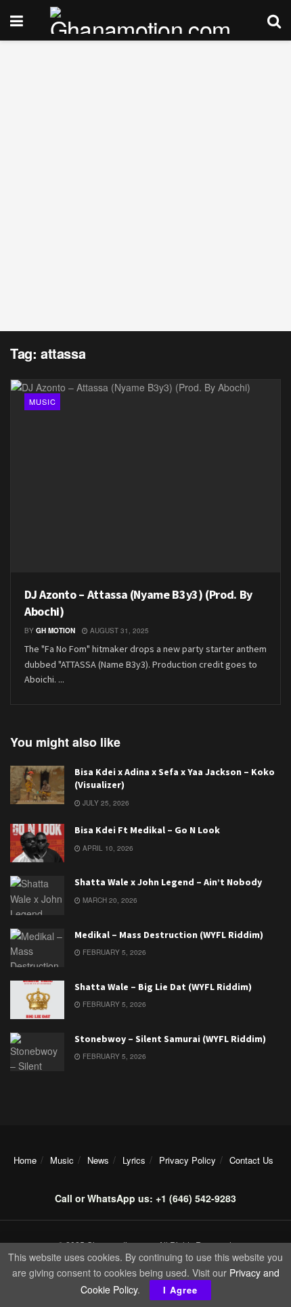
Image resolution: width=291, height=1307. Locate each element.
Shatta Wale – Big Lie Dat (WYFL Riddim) (163, 987)
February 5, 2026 (113, 952)
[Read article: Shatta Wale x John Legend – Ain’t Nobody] (37, 895)
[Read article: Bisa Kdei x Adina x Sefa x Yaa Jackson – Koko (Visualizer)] (37, 785)
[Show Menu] (16, 20)
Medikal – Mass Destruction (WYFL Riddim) (168, 935)
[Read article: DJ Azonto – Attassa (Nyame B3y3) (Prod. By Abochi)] (145, 476)
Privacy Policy (187, 1160)
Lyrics (134, 1160)
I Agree (180, 1289)
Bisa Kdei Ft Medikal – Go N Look (147, 830)
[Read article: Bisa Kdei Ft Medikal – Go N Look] (37, 843)
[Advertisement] (145, 186)
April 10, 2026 (107, 848)
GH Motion (55, 630)
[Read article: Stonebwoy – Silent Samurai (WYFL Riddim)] (37, 1052)
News (98, 1160)
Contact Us (251, 1160)
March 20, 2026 (109, 900)
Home (25, 1160)
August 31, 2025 (118, 630)
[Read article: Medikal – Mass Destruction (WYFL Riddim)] (37, 948)
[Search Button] (274, 20)
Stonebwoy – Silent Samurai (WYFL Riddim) (170, 1039)
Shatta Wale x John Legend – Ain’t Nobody (168, 882)
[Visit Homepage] (145, 20)
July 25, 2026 (105, 803)
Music (42, 401)
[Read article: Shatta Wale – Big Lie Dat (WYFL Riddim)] (37, 1000)
